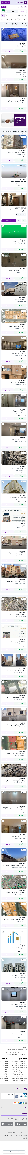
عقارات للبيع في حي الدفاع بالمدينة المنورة (19, 1063)
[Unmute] (3, 540)
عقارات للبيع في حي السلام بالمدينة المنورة (19, 1068)
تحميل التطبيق (5, 2)
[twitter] (8, 1119)
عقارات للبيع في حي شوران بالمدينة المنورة (19, 1076)
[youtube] (12, 1119)
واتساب (19, 51)
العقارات (22, 11)
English (24, 1138)
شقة (25, 20)
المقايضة (5, 11)
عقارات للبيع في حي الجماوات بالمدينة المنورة (19, 1061)
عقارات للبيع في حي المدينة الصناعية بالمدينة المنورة (19, 1072)
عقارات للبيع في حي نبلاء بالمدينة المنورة (19, 1080)
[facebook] (19, 1119)
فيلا (20, 20)
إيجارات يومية (14, 11)
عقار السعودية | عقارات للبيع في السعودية (17, 1050)
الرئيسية (25, 1047)
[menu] (25, 7)
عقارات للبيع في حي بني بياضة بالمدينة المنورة (19, 1074)
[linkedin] (16, 1119)
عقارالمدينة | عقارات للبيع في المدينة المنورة (16, 1052)
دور (11, 20)
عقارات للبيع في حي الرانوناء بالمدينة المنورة (19, 1065)
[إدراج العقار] (7, 7)
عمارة (7, 20)
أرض (16, 20)
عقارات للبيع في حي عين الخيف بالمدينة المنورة (19, 1078)
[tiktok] (23, 1119)
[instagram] (26, 1119)
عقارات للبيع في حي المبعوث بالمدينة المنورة (19, 1070)
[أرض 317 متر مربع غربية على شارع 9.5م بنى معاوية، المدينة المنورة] (14, 666)
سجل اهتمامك (8, 221)
